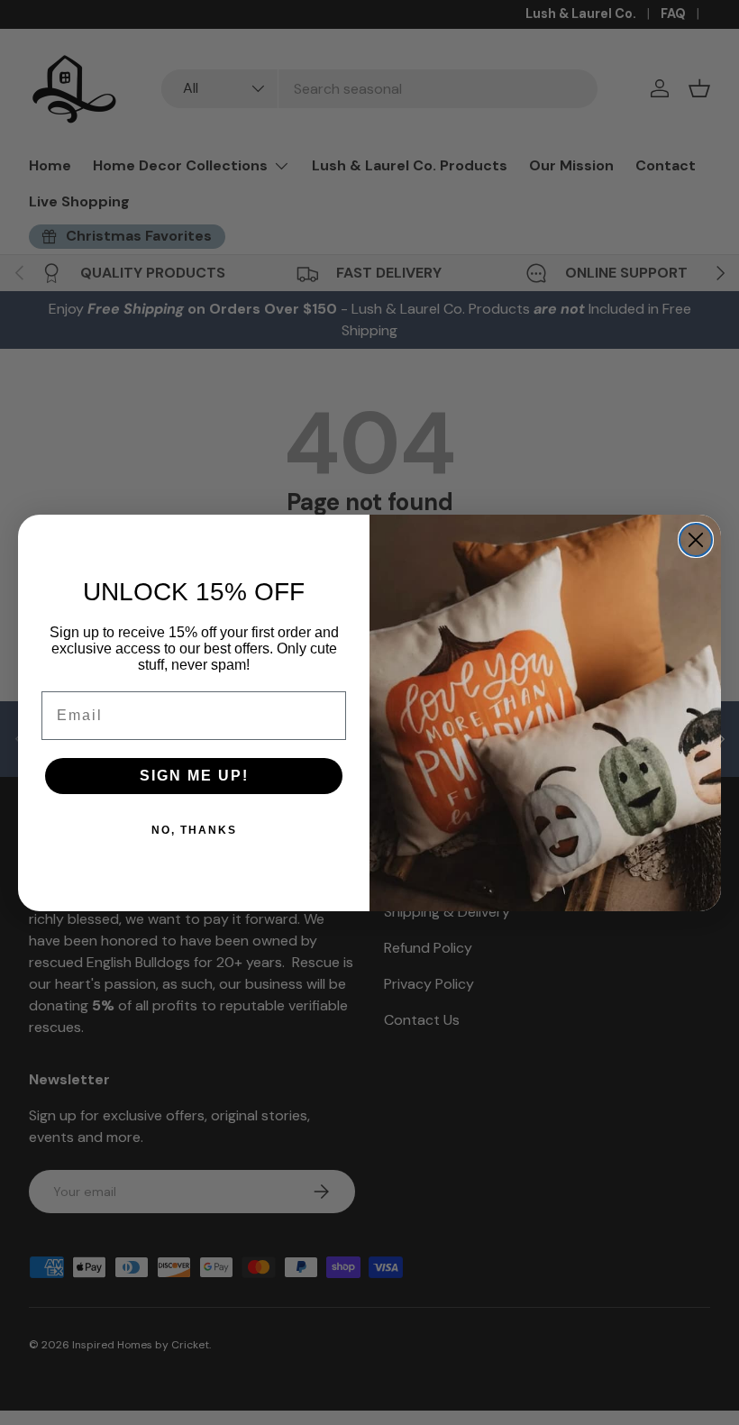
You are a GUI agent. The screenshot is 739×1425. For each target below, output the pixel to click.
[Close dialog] (696, 540)
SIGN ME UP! (194, 775)
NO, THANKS (194, 830)
